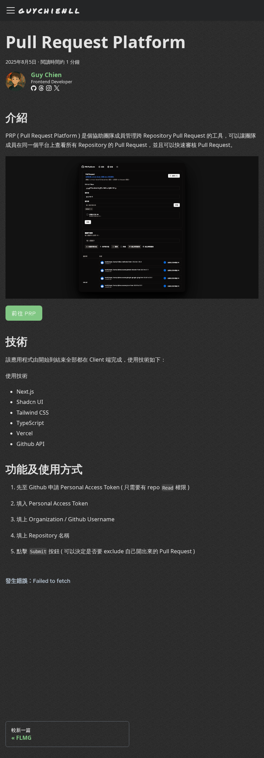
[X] (56, 88)
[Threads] (41, 88)
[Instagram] (49, 88)
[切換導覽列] (11, 10)
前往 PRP (24, 313)
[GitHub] (33, 88)
